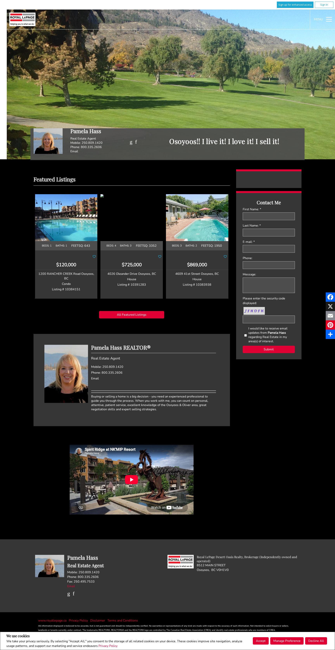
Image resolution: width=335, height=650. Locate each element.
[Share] (330, 334)
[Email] (330, 315)
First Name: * (252, 209)
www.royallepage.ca (52, 620)
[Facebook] (330, 297)
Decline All (316, 641)
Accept (261, 641)
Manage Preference (286, 641)
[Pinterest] (330, 325)
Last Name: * (252, 225)
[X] (330, 306)
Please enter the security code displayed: (264, 300)
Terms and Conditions (122, 620)
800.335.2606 (91, 147)
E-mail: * (249, 242)
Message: (249, 274)
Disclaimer (98, 620)
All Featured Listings (131, 315)
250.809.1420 (92, 143)
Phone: (247, 258)
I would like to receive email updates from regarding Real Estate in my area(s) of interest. (268, 334)
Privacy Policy (107, 646)
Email (74, 151)
